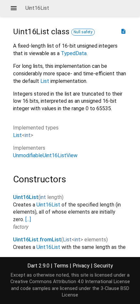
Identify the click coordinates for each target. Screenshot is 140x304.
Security (103, 266)
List (44, 81)
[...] (28, 219)
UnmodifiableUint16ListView (45, 155)
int (28, 135)
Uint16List (25, 197)
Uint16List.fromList (37, 239)
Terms (61, 266)
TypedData (74, 53)
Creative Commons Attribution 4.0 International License (70, 281)
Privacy (81, 266)
